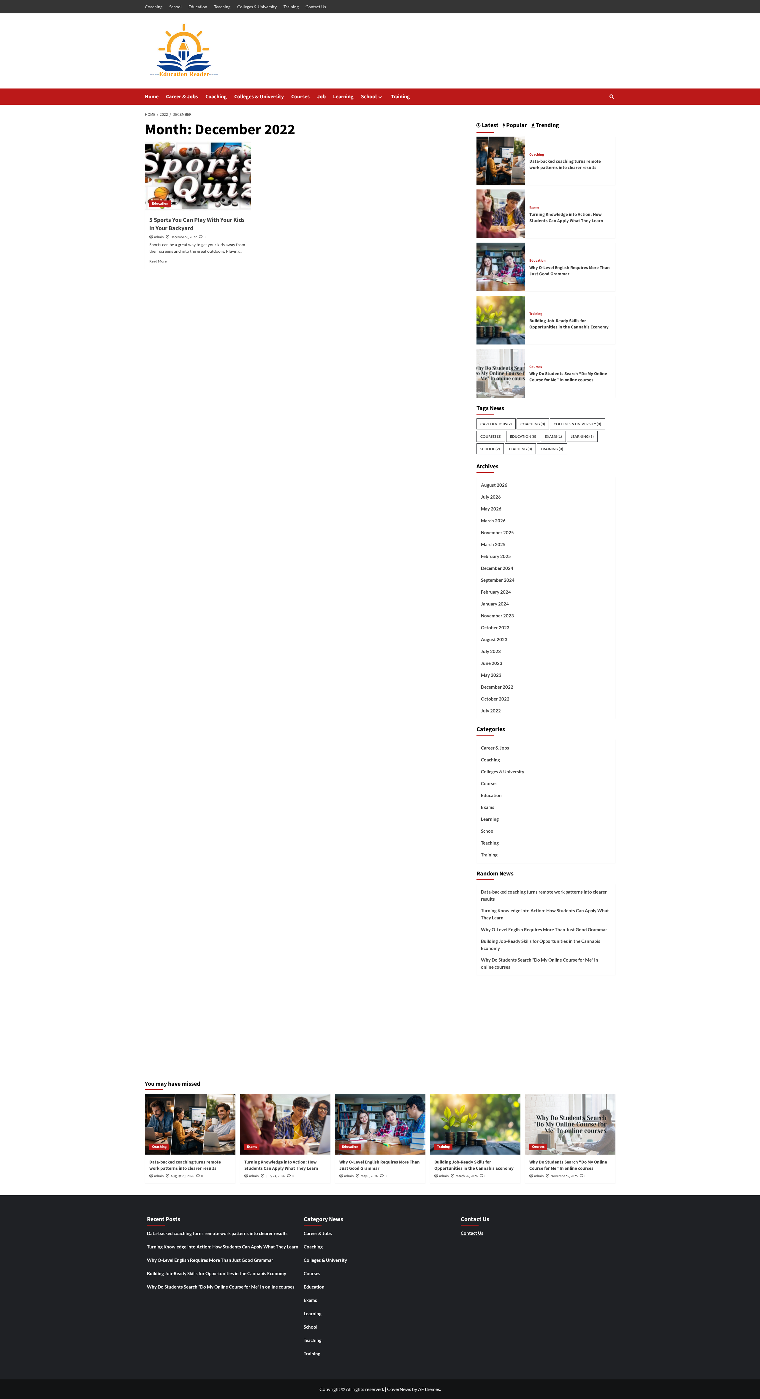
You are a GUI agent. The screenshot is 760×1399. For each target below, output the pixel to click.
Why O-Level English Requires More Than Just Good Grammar (544, 929)
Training (291, 6)
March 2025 (493, 544)
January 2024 (495, 603)
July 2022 (491, 710)
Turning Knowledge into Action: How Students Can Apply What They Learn (566, 217)
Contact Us (315, 6)
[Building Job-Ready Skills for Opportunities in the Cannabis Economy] (500, 319)
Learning (343, 96)
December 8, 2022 (184, 237)
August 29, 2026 (182, 1176)
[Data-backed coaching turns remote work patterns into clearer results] (500, 160)
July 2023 (491, 651)
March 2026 (493, 520)
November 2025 (497, 532)
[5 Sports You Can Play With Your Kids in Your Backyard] (198, 176)
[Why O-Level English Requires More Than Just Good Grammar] (500, 266)
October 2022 (495, 698)
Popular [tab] (516, 125)
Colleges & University (257, 6)
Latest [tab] (489, 125)
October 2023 (495, 627)
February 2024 (496, 592)
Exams (534, 207)
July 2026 (491, 496)
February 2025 (496, 556)
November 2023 (497, 615)
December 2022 (497, 687)
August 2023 (494, 639)
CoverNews (399, 1389)
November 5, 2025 (564, 1176)
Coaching (153, 6)
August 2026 (494, 485)
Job (321, 96)
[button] (611, 96)
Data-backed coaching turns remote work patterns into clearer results (565, 164)
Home (152, 96)
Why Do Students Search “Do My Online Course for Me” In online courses (568, 377)
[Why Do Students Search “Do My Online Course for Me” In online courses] (500, 372)
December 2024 (497, 568)
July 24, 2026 (275, 1176)
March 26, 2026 (467, 1176)
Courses (300, 96)
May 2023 (491, 675)
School (175, 6)
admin (159, 237)
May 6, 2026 (369, 1176)
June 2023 (491, 663)
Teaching (222, 6)
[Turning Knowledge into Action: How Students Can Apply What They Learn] (500, 213)
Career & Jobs (182, 96)
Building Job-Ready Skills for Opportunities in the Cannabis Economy (569, 324)
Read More (158, 261)
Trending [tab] (547, 125)
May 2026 (491, 508)
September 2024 (497, 580)
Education (198, 6)
